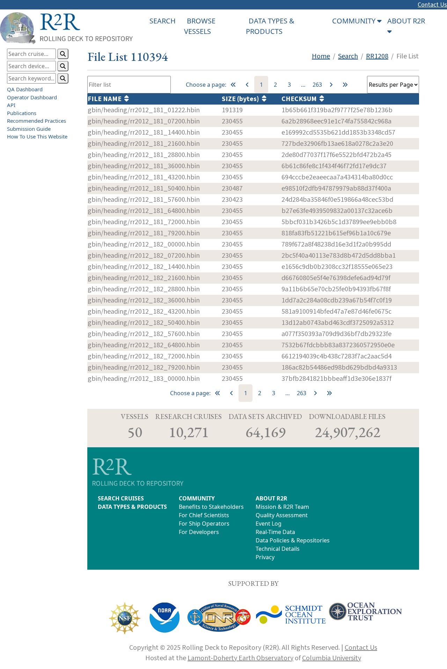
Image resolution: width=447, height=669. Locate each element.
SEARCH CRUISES (121, 498)
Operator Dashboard (32, 96)
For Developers (199, 532)
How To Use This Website (37, 136)
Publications (21, 112)
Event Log (268, 523)
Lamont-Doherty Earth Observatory (240, 658)
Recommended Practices (36, 120)
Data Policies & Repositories (293, 540)
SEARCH (162, 21)
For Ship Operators (204, 523)
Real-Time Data (275, 532)
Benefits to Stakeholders (211, 507)
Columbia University (331, 658)
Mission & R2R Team (282, 507)
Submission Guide (29, 128)
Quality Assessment (282, 515)
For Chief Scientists (204, 515)
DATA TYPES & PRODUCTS (132, 507)
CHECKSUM (300, 99)
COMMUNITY (197, 498)
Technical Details (278, 549)
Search (348, 56)
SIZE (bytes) (242, 99)
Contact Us (432, 4)
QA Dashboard (25, 89)
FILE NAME (106, 99)
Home (321, 56)
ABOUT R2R (271, 498)
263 (317, 84)
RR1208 (377, 56)
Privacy (265, 557)
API (11, 104)
